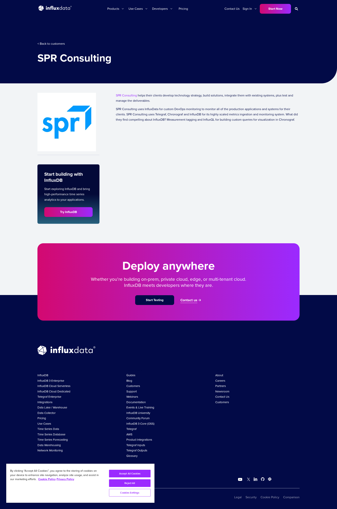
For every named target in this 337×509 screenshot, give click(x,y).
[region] (80, 483)
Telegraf (131, 429)
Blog (129, 381)
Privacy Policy (65, 479)
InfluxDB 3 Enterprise (50, 381)
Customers (133, 386)
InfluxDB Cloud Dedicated (53, 391)
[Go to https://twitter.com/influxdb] (248, 479)
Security (251, 497)
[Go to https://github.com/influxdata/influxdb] (262, 479)
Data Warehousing (49, 445)
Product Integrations (139, 440)
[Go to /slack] (268, 479)
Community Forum (138, 418)
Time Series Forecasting (52, 440)
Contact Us (231, 8)
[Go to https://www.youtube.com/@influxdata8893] (241, 479)
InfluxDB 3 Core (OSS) (140, 424)
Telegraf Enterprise (49, 397)
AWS (129, 434)
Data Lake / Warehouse (52, 407)
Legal (238, 497)
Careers (220, 381)
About (219, 375)
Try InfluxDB (68, 212)
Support (131, 391)
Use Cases (44, 424)
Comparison (291, 497)
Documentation (136, 402)
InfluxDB (42, 375)
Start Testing (154, 300)
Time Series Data (48, 429)
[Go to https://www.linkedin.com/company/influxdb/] (255, 479)
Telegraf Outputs (136, 450)
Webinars (132, 397)
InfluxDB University (138, 413)
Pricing (183, 8)
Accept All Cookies (129, 473)
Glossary (131, 456)
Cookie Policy (270, 497)
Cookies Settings (129, 493)
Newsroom (222, 391)
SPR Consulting (126, 95)
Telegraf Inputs (135, 445)
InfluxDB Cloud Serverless (53, 386)
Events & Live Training (140, 407)
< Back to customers (51, 43)
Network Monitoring (50, 450)
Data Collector (46, 413)
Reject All (129, 483)
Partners (220, 386)
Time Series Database (51, 434)
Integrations (44, 402)
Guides (130, 375)
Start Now (275, 8)
